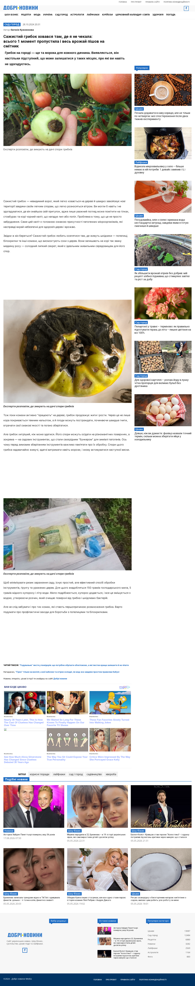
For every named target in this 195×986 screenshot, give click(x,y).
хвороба (111, 774)
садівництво (94, 774)
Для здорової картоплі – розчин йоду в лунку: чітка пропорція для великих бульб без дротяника (161, 383)
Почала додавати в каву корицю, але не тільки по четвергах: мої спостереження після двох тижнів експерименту (162, 116)
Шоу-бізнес (74, 830)
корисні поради (39, 774)
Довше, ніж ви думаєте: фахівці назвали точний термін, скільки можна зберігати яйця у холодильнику (162, 436)
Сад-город (12, 24)
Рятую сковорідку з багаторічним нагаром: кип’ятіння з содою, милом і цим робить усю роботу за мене (158, 898)
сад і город (76, 774)
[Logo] (24, 935)
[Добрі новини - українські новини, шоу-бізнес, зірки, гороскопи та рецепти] (20, 8)
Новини (8, 830)
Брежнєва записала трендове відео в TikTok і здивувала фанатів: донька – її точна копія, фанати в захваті (31, 898)
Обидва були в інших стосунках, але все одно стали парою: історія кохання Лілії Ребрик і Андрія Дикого (96, 898)
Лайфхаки (141, 162)
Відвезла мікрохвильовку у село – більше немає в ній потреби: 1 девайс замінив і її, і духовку (159, 169)
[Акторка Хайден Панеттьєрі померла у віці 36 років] (33, 806)
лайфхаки (59, 774)
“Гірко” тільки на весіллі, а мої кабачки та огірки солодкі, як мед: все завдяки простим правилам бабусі (67, 672)
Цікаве (139, 108)
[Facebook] (186, 8)
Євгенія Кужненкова (22, 29)
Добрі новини (60, 678)
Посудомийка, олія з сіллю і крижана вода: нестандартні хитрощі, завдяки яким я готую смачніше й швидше (161, 222)
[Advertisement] (67, 176)
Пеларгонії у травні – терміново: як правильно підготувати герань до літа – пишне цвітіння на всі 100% (162, 329)
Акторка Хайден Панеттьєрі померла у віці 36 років (29, 834)
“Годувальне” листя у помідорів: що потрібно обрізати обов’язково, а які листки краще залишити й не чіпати (74, 665)
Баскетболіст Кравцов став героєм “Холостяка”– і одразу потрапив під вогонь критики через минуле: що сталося (160, 835)
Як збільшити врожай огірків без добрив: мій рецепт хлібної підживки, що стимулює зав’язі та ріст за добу (162, 276)
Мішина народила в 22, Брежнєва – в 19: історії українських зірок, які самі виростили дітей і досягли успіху (96, 835)
